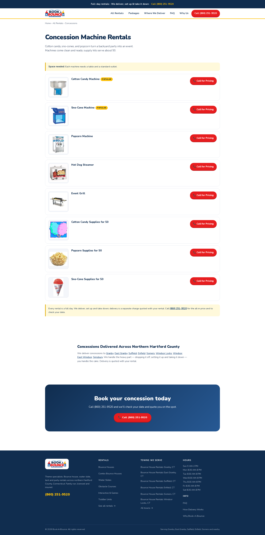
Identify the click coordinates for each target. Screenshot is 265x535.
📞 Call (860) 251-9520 (132, 417)
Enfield (141, 353)
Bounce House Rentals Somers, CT (158, 494)
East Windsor (84, 357)
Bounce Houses (106, 467)
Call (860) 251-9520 (162, 4)
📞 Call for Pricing (203, 80)
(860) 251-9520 (57, 494)
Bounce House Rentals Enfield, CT (158, 487)
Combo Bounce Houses (110, 473)
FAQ (172, 13)
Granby (109, 353)
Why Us (184, 13)
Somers (150, 353)
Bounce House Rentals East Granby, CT (158, 474)
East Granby (121, 353)
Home (48, 23)
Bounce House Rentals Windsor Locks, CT (157, 501)
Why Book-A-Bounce (193, 515)
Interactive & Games (108, 492)
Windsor (177, 353)
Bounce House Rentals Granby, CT (158, 467)
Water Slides (104, 480)
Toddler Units (105, 499)
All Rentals (117, 13)
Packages (134, 13)
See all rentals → (107, 505)
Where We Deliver (154, 13)
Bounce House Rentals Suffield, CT (158, 481)
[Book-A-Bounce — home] (55, 13)
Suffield (133, 353)
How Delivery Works (193, 509)
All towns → (147, 507)
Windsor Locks (164, 353)
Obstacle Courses (107, 486)
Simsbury (98, 357)
